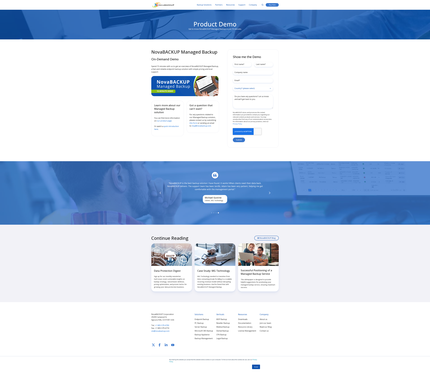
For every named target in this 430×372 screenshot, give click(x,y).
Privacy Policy (237, 124)
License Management (247, 331)
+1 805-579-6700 (162, 325)
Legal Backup (222, 338)
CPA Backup (221, 334)
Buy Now (272, 5)
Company (253, 5)
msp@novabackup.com (201, 126)
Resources (230, 5)
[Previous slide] (160, 193)
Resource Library (245, 327)
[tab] (211, 212)
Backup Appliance (202, 334)
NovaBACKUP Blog (267, 238)
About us (263, 319)
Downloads (242, 319)
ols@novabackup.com (160, 331)
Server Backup (201, 327)
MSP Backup (221, 319)
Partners (219, 5)
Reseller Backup (223, 323)
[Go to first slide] (269, 193)
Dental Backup (222, 331)
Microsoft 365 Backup (204, 331)
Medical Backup (222, 327)
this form (193, 123)
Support (241, 5)
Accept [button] (256, 367)
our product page (164, 121)
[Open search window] (262, 5)
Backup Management (204, 338)
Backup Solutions (204, 5)
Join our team (265, 323)
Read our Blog (266, 327)
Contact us (264, 331)
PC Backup (199, 323)
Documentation (244, 323)
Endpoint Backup (202, 319)
